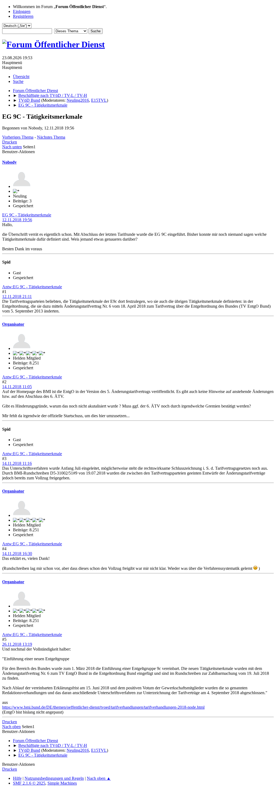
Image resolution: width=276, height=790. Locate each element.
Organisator (13, 324)
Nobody (9, 162)
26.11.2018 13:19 (17, 644)
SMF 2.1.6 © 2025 (29, 783)
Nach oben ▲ (99, 778)
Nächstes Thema (51, 137)
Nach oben (11, 726)
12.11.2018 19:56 (17, 219)
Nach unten (12, 147)
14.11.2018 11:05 (17, 386)
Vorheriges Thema (17, 137)
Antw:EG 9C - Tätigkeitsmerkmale (32, 287)
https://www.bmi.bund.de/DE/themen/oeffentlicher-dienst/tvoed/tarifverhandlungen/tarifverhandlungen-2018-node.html (103, 707)
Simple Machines (62, 783)
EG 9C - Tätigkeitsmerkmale (26, 215)
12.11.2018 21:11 (17, 296)
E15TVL (99, 100)
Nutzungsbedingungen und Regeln (54, 778)
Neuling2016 (78, 100)
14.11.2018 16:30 (17, 553)
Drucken (9, 142)
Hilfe (17, 778)
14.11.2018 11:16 (17, 463)
